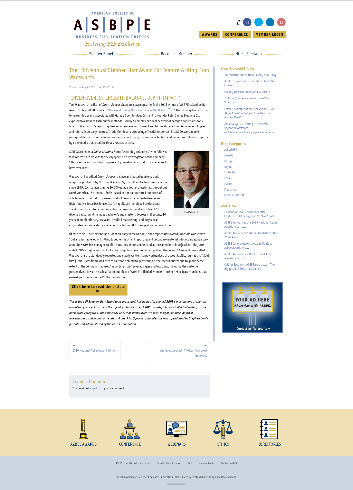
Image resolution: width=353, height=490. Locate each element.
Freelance (230, 189)
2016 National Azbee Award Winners (95, 350)
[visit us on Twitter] (258, 22)
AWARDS (209, 34)
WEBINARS (177, 444)
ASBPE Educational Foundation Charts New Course (250, 83)
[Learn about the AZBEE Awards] (83, 429)
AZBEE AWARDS (83, 444)
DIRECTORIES (270, 444)
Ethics (228, 178)
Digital (228, 167)
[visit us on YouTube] (281, 22)
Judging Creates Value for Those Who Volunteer (247, 100)
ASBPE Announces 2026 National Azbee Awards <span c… (250, 224)
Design (228, 161)
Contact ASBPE (229, 463)
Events (228, 184)
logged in (94, 388)
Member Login (206, 463)
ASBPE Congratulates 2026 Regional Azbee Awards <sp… (248, 245)
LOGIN (269, 34)
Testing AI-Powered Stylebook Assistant (250, 128)
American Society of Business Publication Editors (153, 477)
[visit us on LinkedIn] (270, 22)
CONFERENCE (236, 34)
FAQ (190, 463)
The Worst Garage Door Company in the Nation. (141, 110)
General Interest (234, 195)
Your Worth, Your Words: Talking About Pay (250, 75)
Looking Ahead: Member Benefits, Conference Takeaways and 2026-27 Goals (249, 214)
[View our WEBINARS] (176, 429)
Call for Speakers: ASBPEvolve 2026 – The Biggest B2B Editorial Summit (249, 267)
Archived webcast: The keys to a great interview (183, 353)
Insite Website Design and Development (214, 477)
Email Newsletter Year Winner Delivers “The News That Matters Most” (249, 113)
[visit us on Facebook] (247, 22)
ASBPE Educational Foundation (133, 463)
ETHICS (223, 444)
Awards (228, 155)
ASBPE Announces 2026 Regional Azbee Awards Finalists (248, 256)
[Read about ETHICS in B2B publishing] (223, 429)
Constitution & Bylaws (169, 463)
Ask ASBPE (230, 150)
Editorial (229, 172)
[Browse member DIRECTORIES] (269, 429)
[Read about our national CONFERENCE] (130, 429)
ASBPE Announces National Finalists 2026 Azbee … (250, 235)
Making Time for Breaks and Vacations (247, 92)
